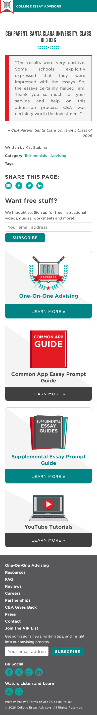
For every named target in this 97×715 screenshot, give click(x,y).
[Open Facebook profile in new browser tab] (9, 675)
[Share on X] (31, 189)
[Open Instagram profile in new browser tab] (29, 675)
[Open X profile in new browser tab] (19, 675)
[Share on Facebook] (20, 189)
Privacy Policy (15, 702)
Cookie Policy (61, 702)
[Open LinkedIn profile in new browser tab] (39, 675)
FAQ (9, 579)
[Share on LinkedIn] (41, 189)
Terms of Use (38, 702)
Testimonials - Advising (45, 156)
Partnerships (18, 600)
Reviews (13, 586)
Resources (15, 572)
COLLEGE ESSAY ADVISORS (38, 6)
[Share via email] (10, 189)
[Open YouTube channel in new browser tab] (9, 694)
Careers (13, 593)
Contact (13, 621)
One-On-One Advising (27, 565)
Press (10, 614)
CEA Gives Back (21, 607)
